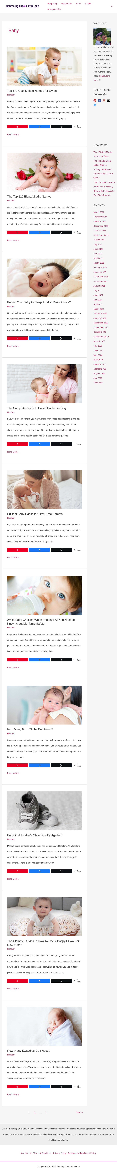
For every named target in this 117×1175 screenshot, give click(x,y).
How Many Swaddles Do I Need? (28, 1050)
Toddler (88, 3)
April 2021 (98, 304)
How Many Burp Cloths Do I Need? (30, 729)
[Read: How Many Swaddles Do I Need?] (44, 1026)
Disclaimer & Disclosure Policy (82, 1153)
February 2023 (100, 217)
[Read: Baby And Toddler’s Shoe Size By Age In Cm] (44, 811)
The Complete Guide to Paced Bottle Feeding (36, 408)
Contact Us (26, 1153)
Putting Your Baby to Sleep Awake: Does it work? (39, 302)
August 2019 (99, 373)
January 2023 (99, 221)
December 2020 (100, 323)
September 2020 (101, 337)
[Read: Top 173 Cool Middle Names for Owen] (44, 66)
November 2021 (100, 277)
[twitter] (95, 104)
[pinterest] (95, 100)
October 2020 (99, 332)
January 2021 (99, 318)
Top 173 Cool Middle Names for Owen (32, 90)
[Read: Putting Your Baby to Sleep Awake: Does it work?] (44, 278)
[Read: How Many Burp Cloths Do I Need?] (44, 705)
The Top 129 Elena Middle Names (29, 196)
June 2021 (98, 295)
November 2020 (100, 327)
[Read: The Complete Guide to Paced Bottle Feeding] (44, 384)
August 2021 (99, 286)
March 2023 (98, 212)
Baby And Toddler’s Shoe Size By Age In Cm (36, 835)
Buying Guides (54, 9)
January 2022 (99, 272)
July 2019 (97, 378)
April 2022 (98, 258)
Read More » (13, 134)
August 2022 (99, 240)
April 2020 (98, 359)
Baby (78, 3)
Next (79, 1112)
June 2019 (98, 383)
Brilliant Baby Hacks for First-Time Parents (35, 514)
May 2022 (97, 254)
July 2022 (97, 244)
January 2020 (99, 364)
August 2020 (99, 341)
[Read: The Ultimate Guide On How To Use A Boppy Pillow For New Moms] (44, 916)
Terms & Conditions (42, 1153)
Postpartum (66, 3)
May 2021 (97, 300)
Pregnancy (52, 3)
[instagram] (105, 100)
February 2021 (100, 313)
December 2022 (100, 226)
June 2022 (98, 249)
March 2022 (98, 263)
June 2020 (98, 350)
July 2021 (97, 290)
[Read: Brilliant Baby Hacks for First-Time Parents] (44, 489)
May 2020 (97, 355)
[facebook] (100, 100)
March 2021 (98, 309)
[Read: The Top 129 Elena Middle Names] (44, 172)
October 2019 (99, 369)
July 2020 (97, 346)
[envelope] (109, 100)
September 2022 (101, 235)
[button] (112, 6)
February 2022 (100, 267)
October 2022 (99, 230)
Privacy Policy (59, 1153)
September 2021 (101, 281)
